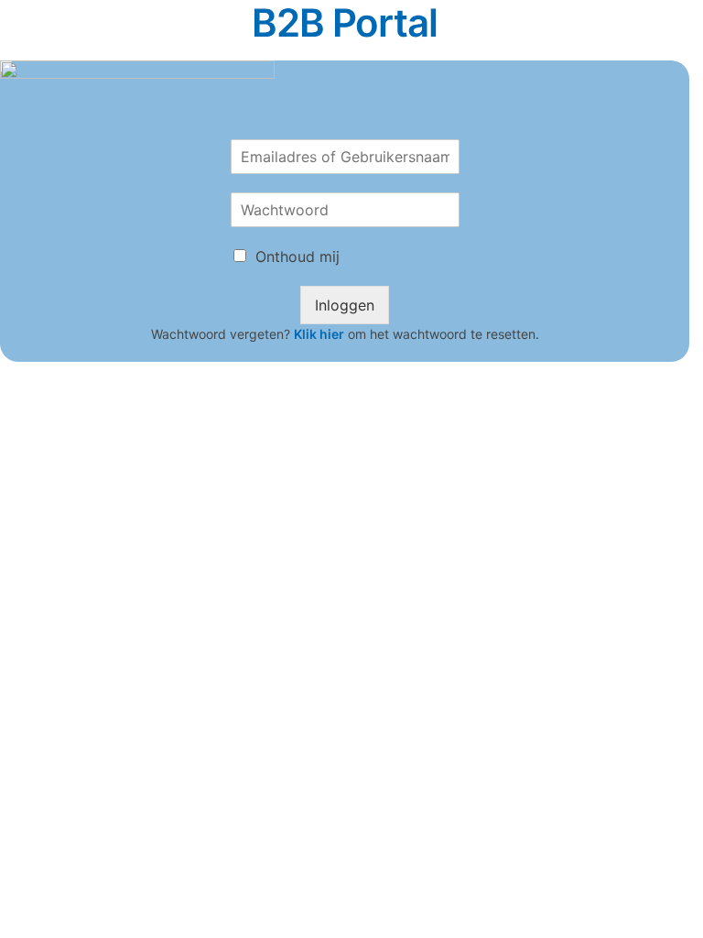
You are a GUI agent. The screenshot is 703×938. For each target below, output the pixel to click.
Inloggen (344, 305)
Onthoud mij (297, 256)
